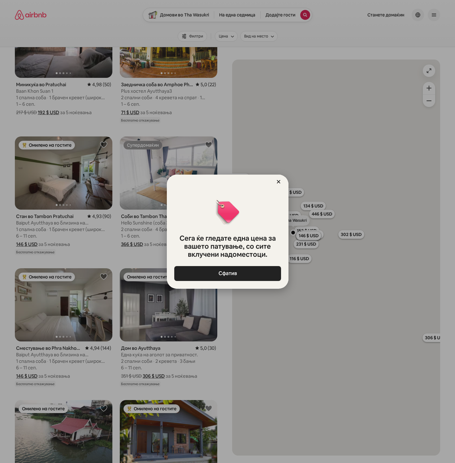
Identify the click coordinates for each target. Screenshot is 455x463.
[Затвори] (278, 181)
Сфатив (227, 273)
